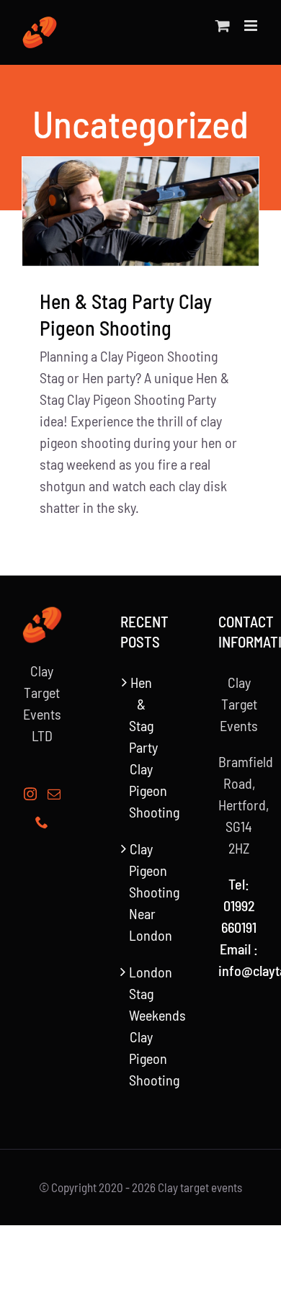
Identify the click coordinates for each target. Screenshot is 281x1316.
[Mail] (54, 793)
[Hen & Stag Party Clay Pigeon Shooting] (140, 211)
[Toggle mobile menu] (251, 25)
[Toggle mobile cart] (222, 25)
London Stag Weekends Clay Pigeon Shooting (141, 1025)
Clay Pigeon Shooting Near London (141, 892)
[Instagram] (30, 793)
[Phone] (41, 821)
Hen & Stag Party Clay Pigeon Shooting (141, 746)
